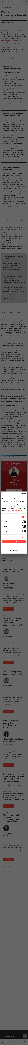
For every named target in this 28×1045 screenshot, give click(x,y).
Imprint (12, 510)
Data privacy (18, 510)
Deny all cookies (14, 550)
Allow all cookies (14, 541)
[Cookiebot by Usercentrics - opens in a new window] (20, 494)
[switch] (24, 521)
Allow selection (14, 546)
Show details (19, 537)
